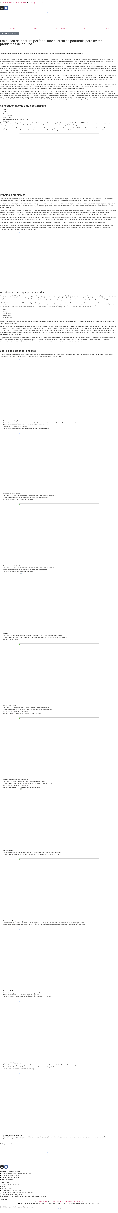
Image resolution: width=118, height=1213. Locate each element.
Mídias (85, 28)
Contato (107, 28)
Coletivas (36, 28)
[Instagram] (2, 8)
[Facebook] (6, 8)
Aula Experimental (61, 28)
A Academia (12, 28)
